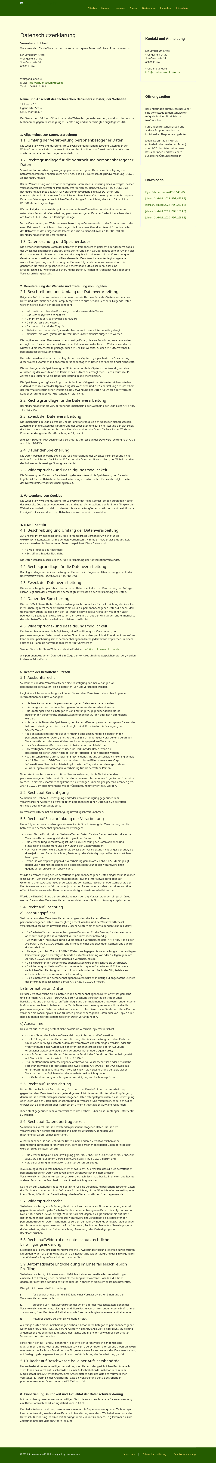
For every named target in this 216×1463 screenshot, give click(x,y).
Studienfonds (148, 8)
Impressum (129, 1454)
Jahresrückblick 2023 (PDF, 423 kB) (165, 198)
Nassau (134, 8)
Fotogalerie (166, 8)
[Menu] (194, 8)
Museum (105, 8)
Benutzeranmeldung (185, 1454)
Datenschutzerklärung (154, 1454)
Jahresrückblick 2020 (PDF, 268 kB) (165, 217)
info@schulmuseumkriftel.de (46, 82)
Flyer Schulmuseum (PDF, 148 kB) (165, 192)
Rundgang (120, 8)
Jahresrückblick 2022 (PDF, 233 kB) (165, 205)
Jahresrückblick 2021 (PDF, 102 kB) (165, 211)
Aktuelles (92, 8)
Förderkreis (182, 8)
